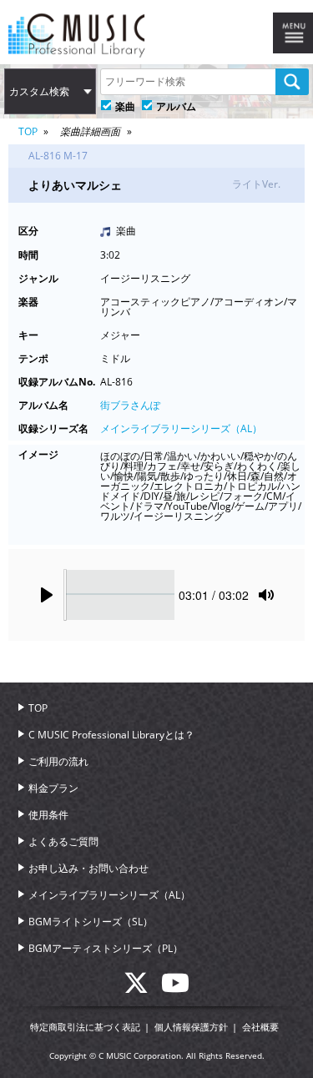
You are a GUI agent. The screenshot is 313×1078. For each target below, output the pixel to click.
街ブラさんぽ (130, 405)
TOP (28, 131)
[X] (142, 987)
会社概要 (260, 1026)
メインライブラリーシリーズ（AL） (181, 428)
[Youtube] (175, 987)
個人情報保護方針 (191, 1026)
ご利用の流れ (58, 761)
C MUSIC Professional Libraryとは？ (111, 735)
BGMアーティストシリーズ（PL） (105, 948)
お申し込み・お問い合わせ (88, 868)
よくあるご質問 (63, 841)
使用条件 (48, 815)
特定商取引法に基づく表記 (85, 1026)
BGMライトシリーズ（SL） (90, 921)
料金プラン (53, 788)
